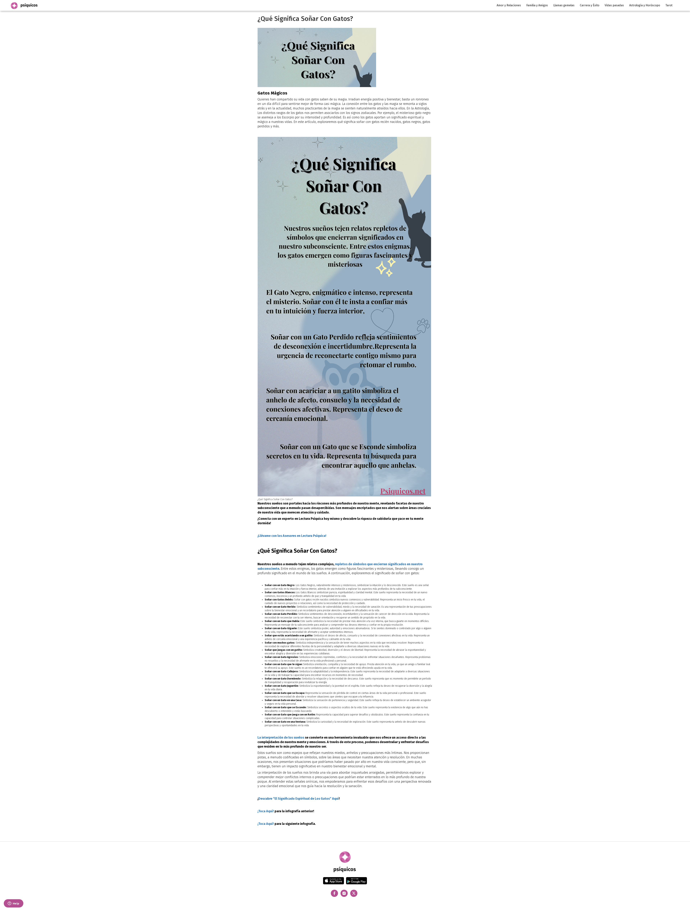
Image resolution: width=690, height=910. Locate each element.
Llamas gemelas (563, 5)
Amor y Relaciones (509, 5)
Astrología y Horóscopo (644, 5)
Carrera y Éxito (589, 5)
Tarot (668, 5)
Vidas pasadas (614, 5)
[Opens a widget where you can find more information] (13, 903)
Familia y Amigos (537, 5)
